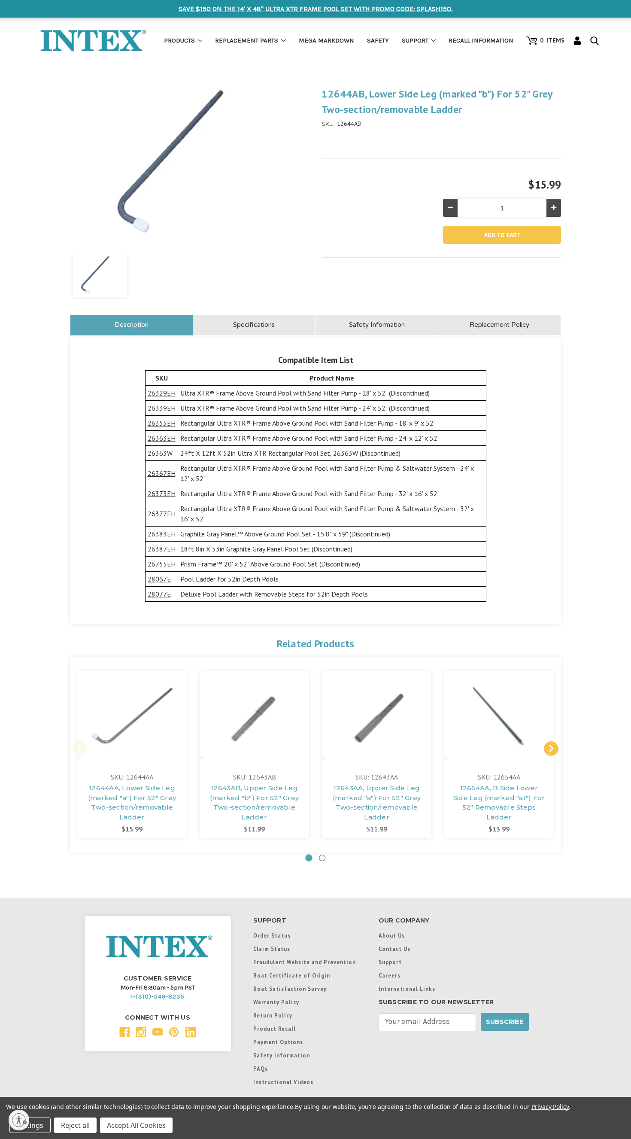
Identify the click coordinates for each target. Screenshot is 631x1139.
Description (132, 325)
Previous (80, 749)
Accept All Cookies (136, 1125)
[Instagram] (141, 1032)
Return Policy (272, 1015)
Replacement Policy (499, 325)
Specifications (254, 325)
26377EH (162, 513)
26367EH (162, 473)
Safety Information (377, 325)
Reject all (75, 1125)
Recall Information (481, 40)
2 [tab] (322, 858)
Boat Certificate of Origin (291, 975)
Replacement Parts (246, 40)
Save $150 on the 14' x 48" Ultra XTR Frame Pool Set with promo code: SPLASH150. (315, 9)
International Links (407, 988)
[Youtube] (157, 1032)
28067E (159, 579)
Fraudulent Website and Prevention (304, 962)
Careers (389, 975)
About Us (392, 935)
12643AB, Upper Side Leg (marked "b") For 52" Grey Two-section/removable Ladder (254, 802)
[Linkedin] (190, 1032)
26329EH (162, 393)
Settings (30, 1125)
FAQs (260, 1068)
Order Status (272, 935)
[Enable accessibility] (19, 1120)
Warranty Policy (276, 1002)
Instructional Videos (283, 1081)
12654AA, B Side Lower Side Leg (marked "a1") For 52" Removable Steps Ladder (499, 802)
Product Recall (274, 1028)
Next (551, 749)
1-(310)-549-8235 (158, 996)
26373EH (162, 493)
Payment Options (278, 1041)
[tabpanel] (132, 755)
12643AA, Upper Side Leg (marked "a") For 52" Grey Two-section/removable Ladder (377, 802)
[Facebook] (124, 1032)
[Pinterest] (174, 1032)
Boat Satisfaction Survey (290, 988)
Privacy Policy (550, 1106)
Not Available (499, 725)
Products (179, 40)
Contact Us (394, 948)
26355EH (162, 423)
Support (415, 40)
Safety (378, 40)
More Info (132, 713)
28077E (159, 594)
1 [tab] (309, 858)
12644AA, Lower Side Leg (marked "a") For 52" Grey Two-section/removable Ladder (132, 802)
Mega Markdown (326, 40)
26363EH (162, 438)
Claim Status (271, 948)
